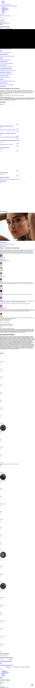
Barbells (1, 57)
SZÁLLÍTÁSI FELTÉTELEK (6, 4)
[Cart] (32, 685)
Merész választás (3, 245)
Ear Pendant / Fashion (4, 75)
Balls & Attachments (4, 54)
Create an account (7, 23)
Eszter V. (1, 315)
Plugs (1, 50)
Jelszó (1, 17)
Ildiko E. (1, 287)
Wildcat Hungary (2, 257)
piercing (3, 686)
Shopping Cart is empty (3, 28)
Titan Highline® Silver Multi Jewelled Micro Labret (9, 140)
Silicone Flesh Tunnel (4, 172)
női (1, 686)
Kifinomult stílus (3, 181)
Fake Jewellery (3, 86)
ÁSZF (1, 663)
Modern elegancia (3, 242)
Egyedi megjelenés (3, 211)
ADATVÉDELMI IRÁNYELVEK (6, 665)
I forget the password (3, 22)
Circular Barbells (3, 65)
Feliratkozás (10, 659)
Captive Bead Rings (3, 61)
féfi (0, 686)
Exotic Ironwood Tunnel (4, 147)
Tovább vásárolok (9, 28)
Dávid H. (1, 299)
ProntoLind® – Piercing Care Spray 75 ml (8, 133)
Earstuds (1, 79)
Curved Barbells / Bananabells (5, 68)
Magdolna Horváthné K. (3, 307)
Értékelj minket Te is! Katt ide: (4, 260)
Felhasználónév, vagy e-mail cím (4, 15)
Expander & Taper (3, 82)
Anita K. (1, 292)
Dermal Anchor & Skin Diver (5, 72)
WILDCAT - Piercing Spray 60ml (6, 125)
